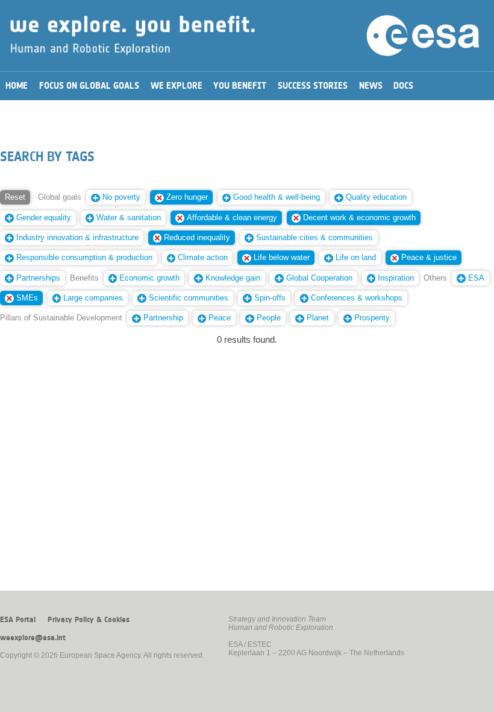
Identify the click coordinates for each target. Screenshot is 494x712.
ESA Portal (18, 620)
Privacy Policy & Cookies (89, 620)
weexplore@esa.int (33, 638)
